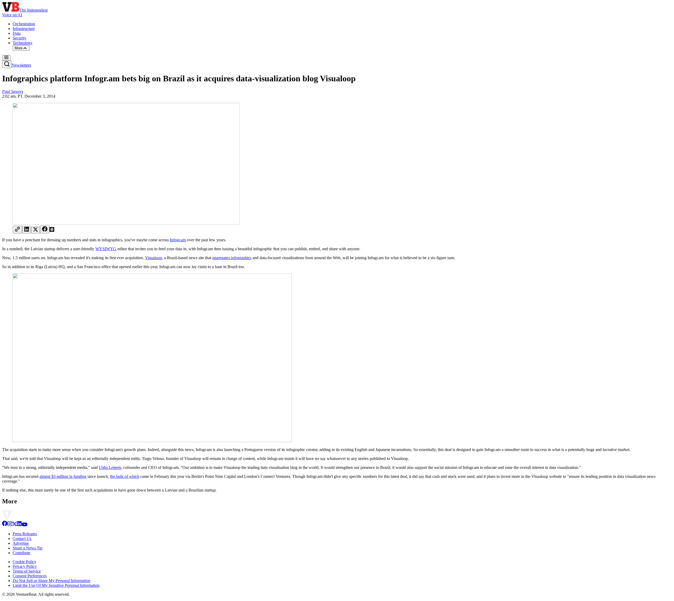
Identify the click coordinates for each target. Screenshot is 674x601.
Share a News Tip (27, 548)
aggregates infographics (231, 258)
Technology (22, 43)
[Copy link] (17, 229)
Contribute (21, 552)
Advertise (21, 543)
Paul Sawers (12, 91)
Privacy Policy (25, 566)
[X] (14, 525)
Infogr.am (178, 240)
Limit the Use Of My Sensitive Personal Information (56, 585)
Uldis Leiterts (110, 467)
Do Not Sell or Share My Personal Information (51, 580)
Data (17, 33)
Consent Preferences (30, 576)
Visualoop (153, 258)
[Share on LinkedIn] (26, 229)
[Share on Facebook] (44, 229)
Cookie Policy (24, 561)
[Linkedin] (19, 525)
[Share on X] (35, 230)
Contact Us (22, 538)
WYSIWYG (105, 249)
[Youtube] (24, 525)
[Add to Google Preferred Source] (51, 230)
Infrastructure (24, 28)
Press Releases (25, 534)
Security (19, 38)
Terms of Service (27, 571)
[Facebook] (4, 525)
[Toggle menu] (6, 58)
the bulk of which (124, 476)
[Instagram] (9, 525)
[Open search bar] (7, 64)
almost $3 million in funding (62, 476)
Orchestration (24, 24)
